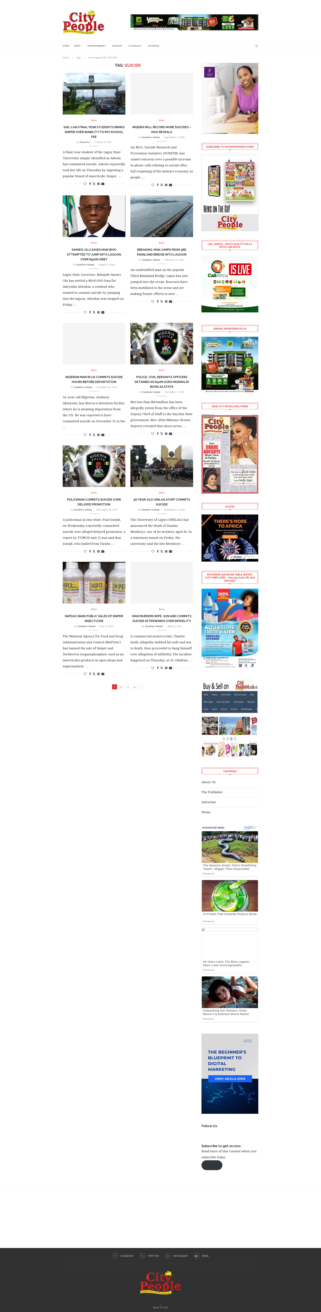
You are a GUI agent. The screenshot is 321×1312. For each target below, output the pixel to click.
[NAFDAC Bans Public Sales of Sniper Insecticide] (94, 582)
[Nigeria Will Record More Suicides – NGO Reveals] (161, 94)
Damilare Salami (151, 137)
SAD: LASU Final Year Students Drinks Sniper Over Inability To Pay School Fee (94, 132)
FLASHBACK (135, 46)
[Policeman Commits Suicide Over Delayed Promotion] (94, 466)
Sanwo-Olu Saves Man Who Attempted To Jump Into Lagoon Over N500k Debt (94, 254)
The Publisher (212, 792)
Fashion (116, 46)
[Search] (256, 46)
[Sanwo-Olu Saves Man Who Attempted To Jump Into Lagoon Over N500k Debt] (94, 216)
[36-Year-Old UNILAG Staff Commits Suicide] (161, 466)
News (77, 46)
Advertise (153, 46)
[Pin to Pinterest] (98, 184)
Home (66, 46)
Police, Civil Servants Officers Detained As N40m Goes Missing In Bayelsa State (162, 381)
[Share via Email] (102, 184)
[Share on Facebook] (90, 184)
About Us (208, 782)
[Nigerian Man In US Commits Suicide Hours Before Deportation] (94, 343)
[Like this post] (85, 184)
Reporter (85, 142)
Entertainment (96, 46)
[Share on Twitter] (93, 184)
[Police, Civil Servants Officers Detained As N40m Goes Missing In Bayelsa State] (161, 343)
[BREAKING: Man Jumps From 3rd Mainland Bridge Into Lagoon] (161, 216)
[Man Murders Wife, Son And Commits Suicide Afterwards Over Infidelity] (161, 582)
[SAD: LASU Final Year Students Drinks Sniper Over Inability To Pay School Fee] (94, 94)
